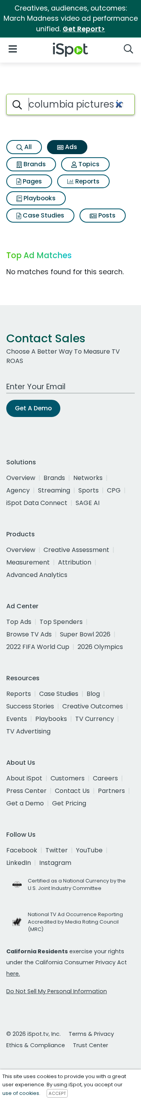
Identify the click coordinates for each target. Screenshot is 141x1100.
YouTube (89, 850)
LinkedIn (18, 862)
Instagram (55, 862)
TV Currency (94, 718)
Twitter (56, 850)
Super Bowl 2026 (85, 634)
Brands (34, 164)
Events (16, 718)
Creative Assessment (76, 549)
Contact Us (72, 790)
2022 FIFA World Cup (37, 646)
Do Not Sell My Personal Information (56, 991)
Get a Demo (25, 803)
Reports (86, 181)
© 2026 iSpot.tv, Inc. (33, 1034)
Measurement (28, 562)
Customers (68, 778)
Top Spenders (61, 621)
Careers (105, 778)
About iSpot (24, 778)
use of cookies (20, 1093)
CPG (114, 490)
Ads (70, 146)
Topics (88, 164)
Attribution (74, 562)
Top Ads (18, 621)
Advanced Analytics (36, 574)
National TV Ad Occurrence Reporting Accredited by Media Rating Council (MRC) (75, 922)
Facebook (21, 850)
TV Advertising (28, 731)
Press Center (26, 790)
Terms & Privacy (91, 1034)
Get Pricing (69, 803)
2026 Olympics (100, 646)
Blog (93, 693)
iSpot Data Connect (36, 502)
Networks (88, 477)
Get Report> (84, 29)
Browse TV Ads (29, 634)
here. (13, 974)
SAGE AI (87, 502)
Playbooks (39, 198)
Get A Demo (33, 408)
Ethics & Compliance (35, 1045)
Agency (18, 490)
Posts (106, 215)
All (27, 146)
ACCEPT (57, 1093)
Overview (20, 477)
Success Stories (30, 706)
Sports (88, 490)
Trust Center (90, 1045)
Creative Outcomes (92, 706)
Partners (111, 790)
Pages (31, 181)
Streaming (54, 490)
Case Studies (42, 215)
